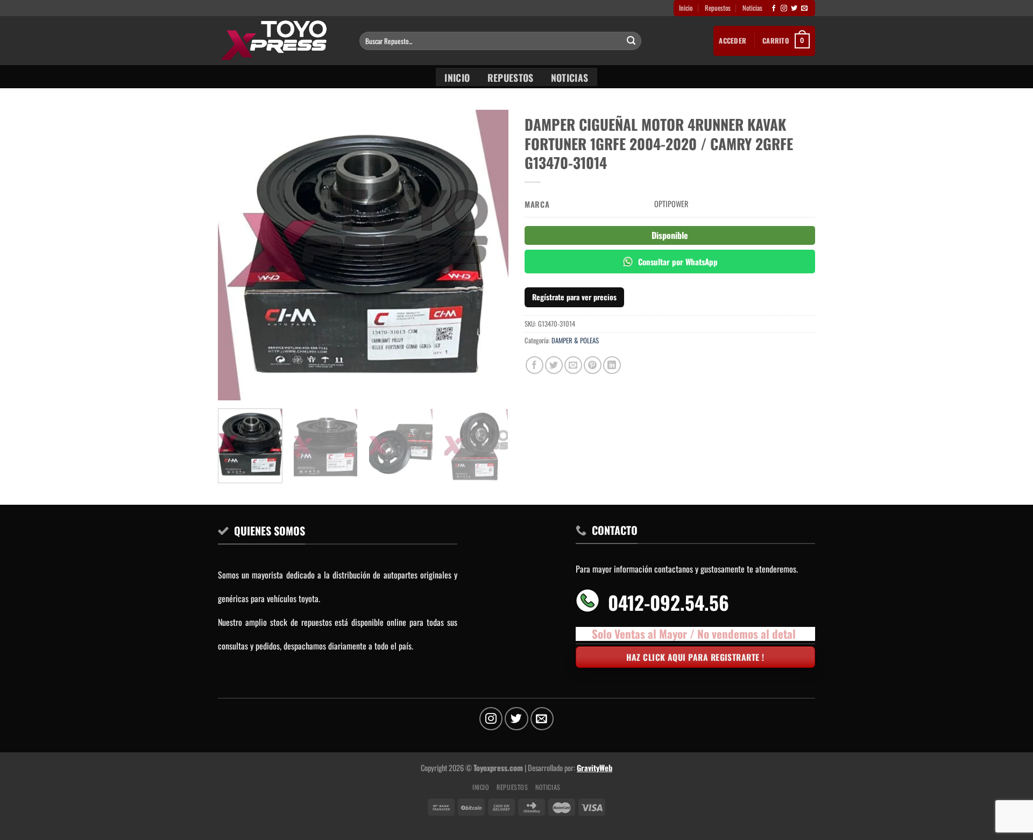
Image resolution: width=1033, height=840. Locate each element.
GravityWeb (594, 767)
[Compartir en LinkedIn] (612, 365)
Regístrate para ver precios (574, 296)
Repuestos (718, 8)
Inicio (685, 8)
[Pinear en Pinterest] (593, 365)
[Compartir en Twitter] (554, 365)
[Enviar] (631, 41)
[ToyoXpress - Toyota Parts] (280, 40)
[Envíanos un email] (804, 8)
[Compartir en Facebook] (534, 365)
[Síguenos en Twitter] (794, 8)
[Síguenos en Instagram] (784, 8)
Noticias (752, 8)
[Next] (489, 255)
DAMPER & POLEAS (575, 340)
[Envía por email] (573, 365)
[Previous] (237, 255)
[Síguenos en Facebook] (773, 8)
